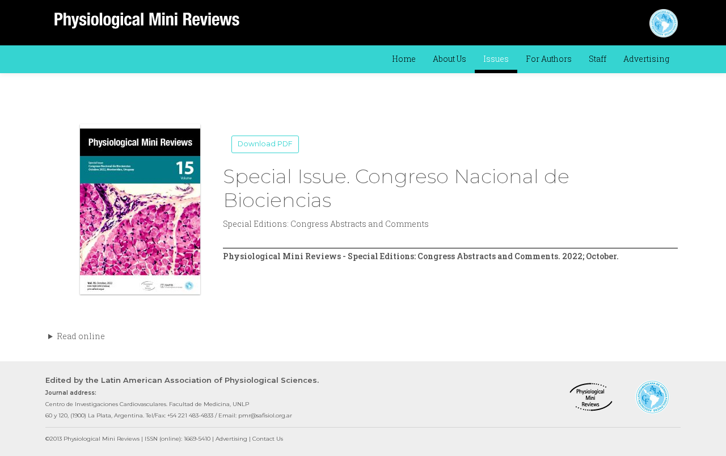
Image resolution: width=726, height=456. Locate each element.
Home (404, 58)
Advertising (646, 58)
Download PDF (265, 144)
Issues (496, 58)
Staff (597, 58)
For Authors (549, 58)
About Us (449, 58)
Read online (81, 336)
